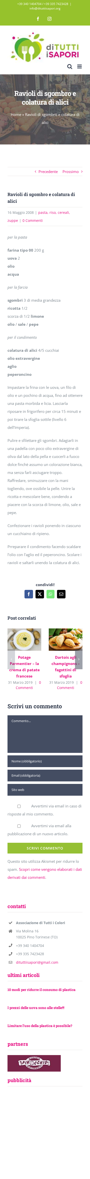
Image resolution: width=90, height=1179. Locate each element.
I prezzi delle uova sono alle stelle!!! (36, 1007)
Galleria (24, 645)
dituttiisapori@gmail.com (37, 962)
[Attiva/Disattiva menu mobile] (79, 66)
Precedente (48, 171)
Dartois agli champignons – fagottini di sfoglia (64, 633)
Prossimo (70, 171)
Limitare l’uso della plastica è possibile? (40, 1025)
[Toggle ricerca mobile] (69, 66)
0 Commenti (32, 220)
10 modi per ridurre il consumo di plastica (42, 989)
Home (16, 114)
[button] (11, 659)
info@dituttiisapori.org (45, 8)
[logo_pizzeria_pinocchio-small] (34, 1056)
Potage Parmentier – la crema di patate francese (23, 633)
